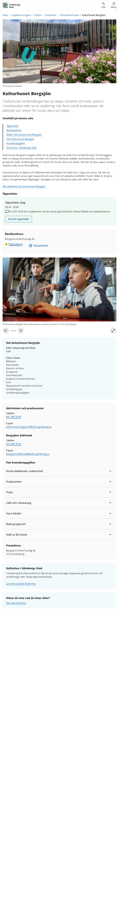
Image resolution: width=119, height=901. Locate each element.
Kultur (38, 15)
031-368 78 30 (13, 416)
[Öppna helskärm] (113, 330)
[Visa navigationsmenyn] (114, 5)
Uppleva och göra (21, 15)
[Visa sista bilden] (6, 330)
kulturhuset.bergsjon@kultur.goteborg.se (29, 426)
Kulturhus (50, 15)
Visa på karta (41, 245)
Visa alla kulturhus (16, 603)
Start (5, 15)
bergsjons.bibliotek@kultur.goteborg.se (27, 454)
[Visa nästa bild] (20, 330)
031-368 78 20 (13, 443)
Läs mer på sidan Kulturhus (21, 583)
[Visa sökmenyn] (103, 5)
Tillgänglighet (15, 244)
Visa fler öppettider (18, 219)
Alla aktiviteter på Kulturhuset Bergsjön (24, 186)
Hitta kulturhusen (69, 15)
